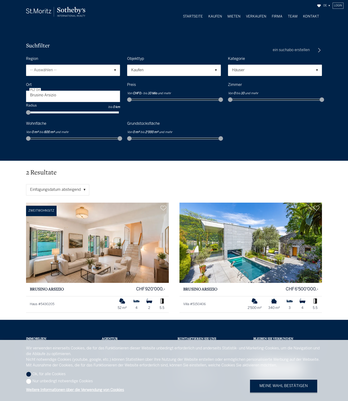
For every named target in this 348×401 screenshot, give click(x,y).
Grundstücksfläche (143, 123)
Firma (277, 16)
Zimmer (235, 85)
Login (338, 5)
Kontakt (311, 16)
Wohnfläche (36, 123)
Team (293, 16)
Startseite (193, 16)
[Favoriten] (319, 6)
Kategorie (236, 59)
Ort (29, 85)
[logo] (55, 12)
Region (32, 59)
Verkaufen (256, 16)
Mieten (234, 16)
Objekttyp (135, 59)
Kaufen (215, 16)
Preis (131, 85)
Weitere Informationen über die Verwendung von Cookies (75, 390)
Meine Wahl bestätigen (283, 386)
